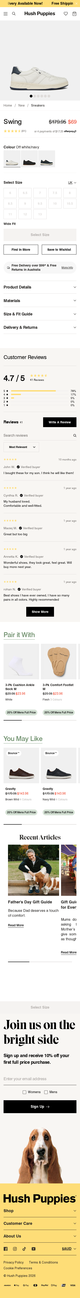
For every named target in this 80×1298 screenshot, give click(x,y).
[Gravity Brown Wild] (21, 765)
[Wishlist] (66, 14)
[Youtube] (34, 1249)
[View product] (7, 699)
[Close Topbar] (76, 3)
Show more (40, 612)
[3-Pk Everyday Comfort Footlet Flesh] (58, 661)
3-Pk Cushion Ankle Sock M (19, 687)
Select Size (40, 1007)
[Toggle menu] (6, 14)
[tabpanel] (40, 524)
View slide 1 (13, 720)
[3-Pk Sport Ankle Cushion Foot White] (21, 661)
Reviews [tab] (13, 421)
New (21, 105)
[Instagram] (15, 1249)
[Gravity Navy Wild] (58, 765)
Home (8, 105)
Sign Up (37, 1106)
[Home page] (40, 14)
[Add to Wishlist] (34, 649)
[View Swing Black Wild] (29, 158)
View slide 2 (31, 720)
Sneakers (38, 105)
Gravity (10, 789)
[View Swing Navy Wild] (46, 158)
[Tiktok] (24, 1249)
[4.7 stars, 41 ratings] (12, 131)
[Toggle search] (14, 14)
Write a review (60, 422)
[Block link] (40, 268)
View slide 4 (67, 720)
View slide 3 (49, 720)
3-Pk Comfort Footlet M (58, 687)
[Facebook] (6, 1249)
